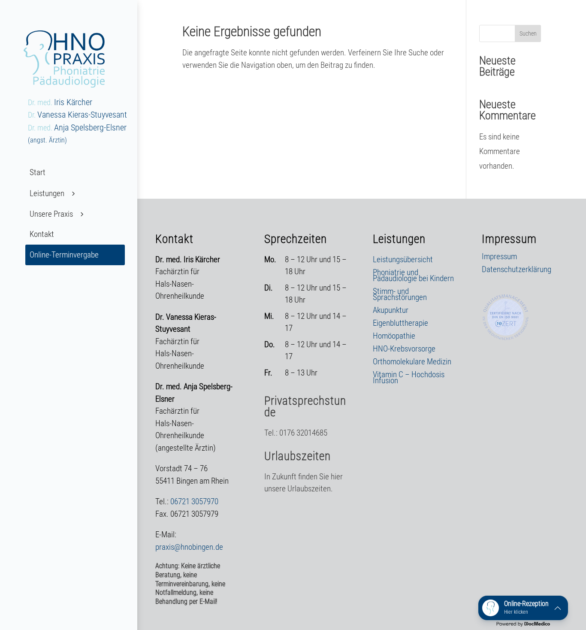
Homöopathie (394, 337)
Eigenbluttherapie (400, 324)
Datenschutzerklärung (516, 270)
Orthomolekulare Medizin (412, 362)
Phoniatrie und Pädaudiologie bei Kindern (413, 276)
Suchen (528, 33)
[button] (523, 608)
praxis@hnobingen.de (189, 547)
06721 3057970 (194, 501)
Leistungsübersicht (403, 260)
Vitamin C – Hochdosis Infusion (408, 378)
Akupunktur (390, 311)
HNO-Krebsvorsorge (404, 350)
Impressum (499, 257)
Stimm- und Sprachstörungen (400, 295)
